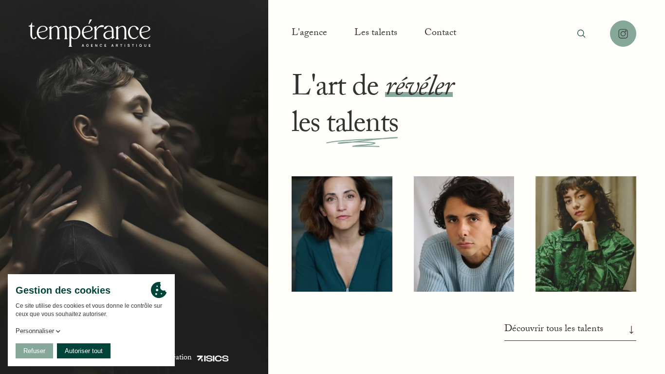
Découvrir (342, 265)
